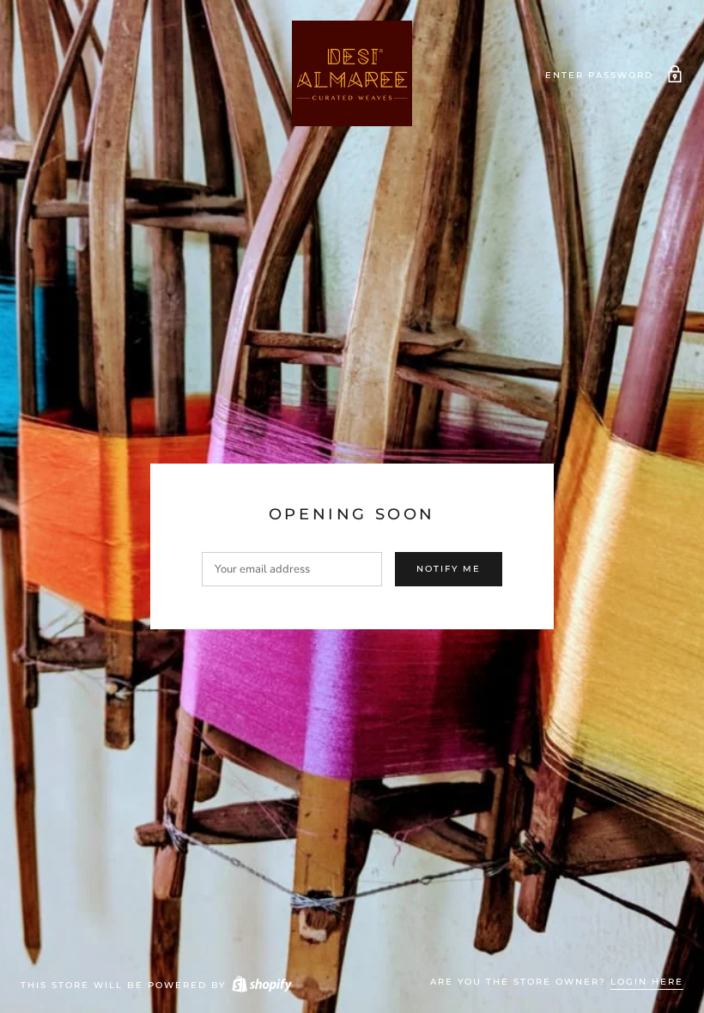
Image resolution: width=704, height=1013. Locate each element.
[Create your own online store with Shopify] (261, 985)
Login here (646, 981)
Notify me (448, 568)
